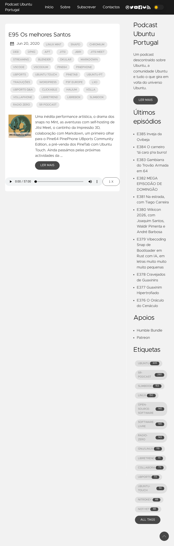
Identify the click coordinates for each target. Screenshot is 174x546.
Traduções (21, 82)
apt (47, 52)
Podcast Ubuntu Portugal (18, 7)
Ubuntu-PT (94, 74)
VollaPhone (22, 97)
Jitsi (62, 52)
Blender (44, 59)
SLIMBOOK (148, 386)
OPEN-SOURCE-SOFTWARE (150, 408)
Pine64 (62, 67)
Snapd (75, 44)
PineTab (71, 74)
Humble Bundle (149, 330)
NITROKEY (148, 499)
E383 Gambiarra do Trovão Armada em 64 (152, 165)
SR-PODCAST (150, 374)
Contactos (111, 7)
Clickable (49, 89)
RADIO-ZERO (150, 437)
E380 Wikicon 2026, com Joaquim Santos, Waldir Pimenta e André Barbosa (151, 221)
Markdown (89, 59)
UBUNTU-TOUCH (150, 488)
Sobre (65, 7)
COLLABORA (149, 467)
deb (16, 52)
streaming (21, 59)
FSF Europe (74, 82)
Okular (66, 59)
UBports (19, 74)
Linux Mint (54, 44)
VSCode (18, 67)
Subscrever (86, 7)
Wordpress (47, 82)
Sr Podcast (48, 104)
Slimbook (97, 97)
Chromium (97, 44)
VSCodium (41, 67)
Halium (71, 89)
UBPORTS (147, 477)
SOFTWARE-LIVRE (150, 424)
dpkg (31, 52)
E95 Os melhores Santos (39, 35)
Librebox (73, 97)
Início (49, 7)
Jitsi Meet (97, 52)
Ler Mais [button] (146, 100)
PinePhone (84, 67)
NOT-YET (147, 509)
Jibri (78, 52)
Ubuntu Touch (46, 74)
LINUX (145, 395)
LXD (94, 82)
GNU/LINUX (148, 448)
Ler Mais (47, 165)
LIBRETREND (149, 458)
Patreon (143, 338)
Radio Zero (21, 104)
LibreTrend (49, 97)
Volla (90, 89)
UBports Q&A (23, 89)
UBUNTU (147, 363)
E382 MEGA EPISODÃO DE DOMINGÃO (149, 184)
